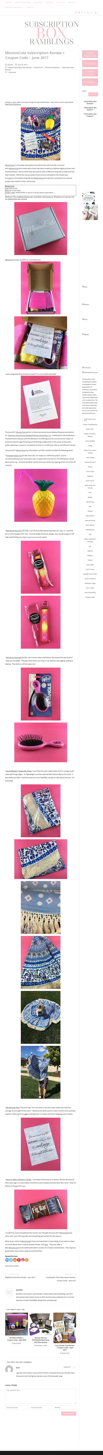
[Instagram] (23, 1260)
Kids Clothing (90, 502)
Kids (90, 506)
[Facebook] (7, 1260)
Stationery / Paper (90, 583)
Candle (90, 446)
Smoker (90, 560)
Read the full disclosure (13, 104)
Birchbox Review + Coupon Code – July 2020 (16, 1339)
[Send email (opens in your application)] (91, 12)
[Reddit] (15, 1260)
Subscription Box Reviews (90, 102)
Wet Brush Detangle (13, 657)
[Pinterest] (19, 1260)
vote (10, 178)
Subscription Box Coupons (90, 115)
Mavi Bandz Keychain (14, 531)
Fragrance (90, 476)
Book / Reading (90, 441)
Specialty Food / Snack (90, 574)
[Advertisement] (40, 89)
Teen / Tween (90, 588)
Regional (90, 551)
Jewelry (90, 497)
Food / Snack (90, 471)
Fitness (90, 467)
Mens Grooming (90, 520)
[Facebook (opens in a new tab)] (79, 12)
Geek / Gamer (90, 481)
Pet (90, 546)
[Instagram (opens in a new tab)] (84, 12)
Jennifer (10, 65)
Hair (90, 492)
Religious (90, 555)
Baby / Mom (90, 429)
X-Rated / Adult (90, 597)
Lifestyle (90, 511)
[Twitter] (11, 1260)
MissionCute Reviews (52, 67)
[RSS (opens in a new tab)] (87, 12)
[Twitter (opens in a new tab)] (75, 12)
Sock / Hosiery (90, 569)
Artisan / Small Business (90, 424)
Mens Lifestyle (90, 525)
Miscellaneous (90, 530)
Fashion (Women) (90, 462)
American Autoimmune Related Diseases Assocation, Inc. (29, 435)
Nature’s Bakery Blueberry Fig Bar (18, 1179)
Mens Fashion (90, 516)
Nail (90, 534)
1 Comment (12, 72)
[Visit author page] (9, 1292)
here (46, 1244)
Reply (74, 1367)
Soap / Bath (90, 565)
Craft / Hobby (90, 457)
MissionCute (38, 67)
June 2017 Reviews (13, 1266)
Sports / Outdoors (90, 579)
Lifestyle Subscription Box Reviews (20, 67)
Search (84, 91)
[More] (26, 1260)
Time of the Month (90, 592)
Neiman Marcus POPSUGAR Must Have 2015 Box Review (40, 1340)
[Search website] (95, 13)
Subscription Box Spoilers (90, 109)
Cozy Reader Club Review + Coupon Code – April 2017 (64, 1347)
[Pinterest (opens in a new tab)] (82, 12)
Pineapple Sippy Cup (14, 456)
